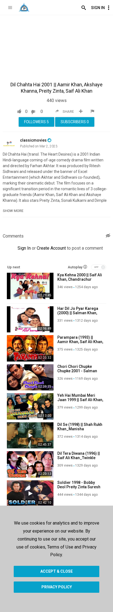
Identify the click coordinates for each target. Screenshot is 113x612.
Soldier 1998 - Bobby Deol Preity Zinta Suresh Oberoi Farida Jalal (78, 487)
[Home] (24, 7)
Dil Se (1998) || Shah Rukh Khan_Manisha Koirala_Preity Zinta (79, 428)
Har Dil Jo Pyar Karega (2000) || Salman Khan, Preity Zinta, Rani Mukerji (79, 312)
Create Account (51, 248)
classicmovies (33, 140)
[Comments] (108, 236)
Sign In (98, 7)
